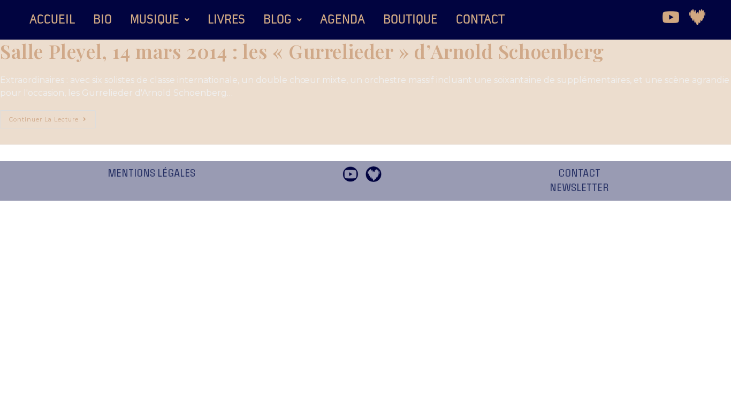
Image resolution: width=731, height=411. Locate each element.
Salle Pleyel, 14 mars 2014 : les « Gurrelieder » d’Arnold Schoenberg (302, 51)
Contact (480, 20)
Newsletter (579, 188)
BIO (102, 20)
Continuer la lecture (52, 116)
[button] (160, 19)
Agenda (342, 20)
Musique (154, 20)
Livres (226, 20)
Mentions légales (151, 173)
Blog (277, 20)
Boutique (410, 20)
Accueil (52, 20)
